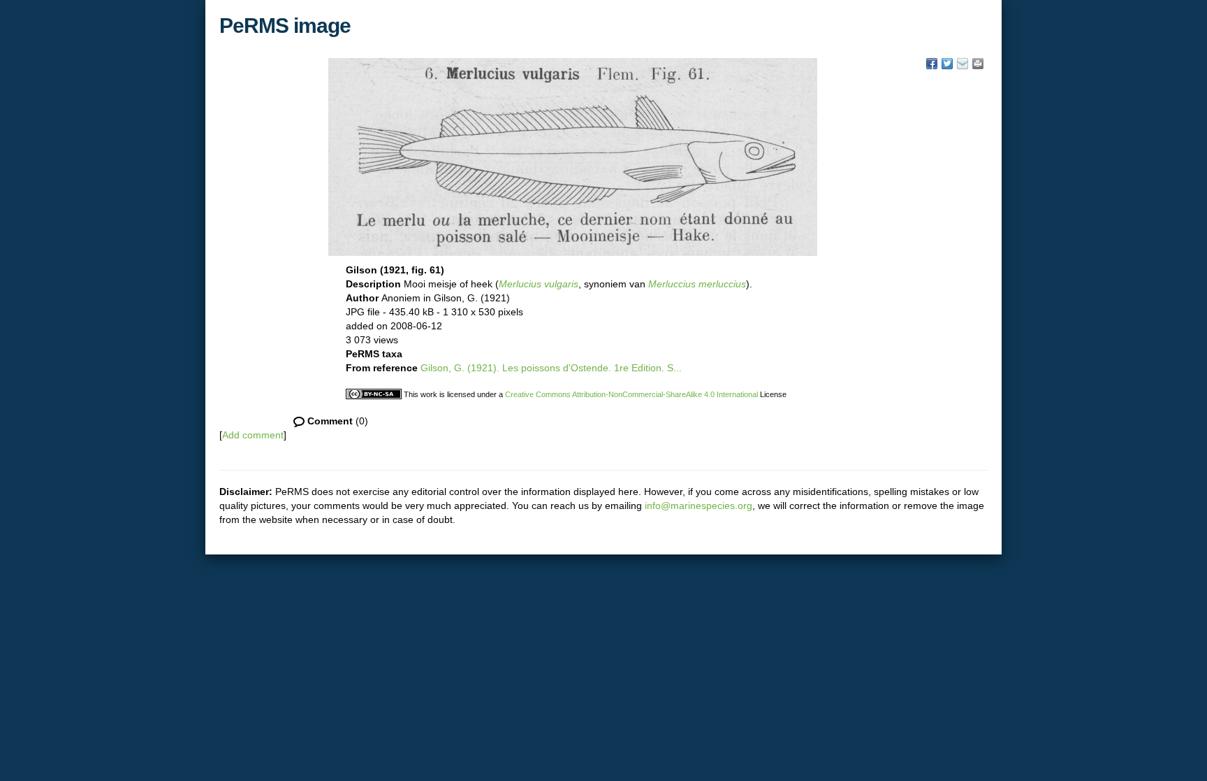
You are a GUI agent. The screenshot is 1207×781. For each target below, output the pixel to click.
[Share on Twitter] (947, 63)
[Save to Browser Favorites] (962, 63)
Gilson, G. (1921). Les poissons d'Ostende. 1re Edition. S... (551, 367)
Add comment (253, 434)
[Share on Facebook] (931, 63)
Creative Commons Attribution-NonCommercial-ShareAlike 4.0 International (631, 394)
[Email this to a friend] (977, 63)
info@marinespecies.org (698, 505)
